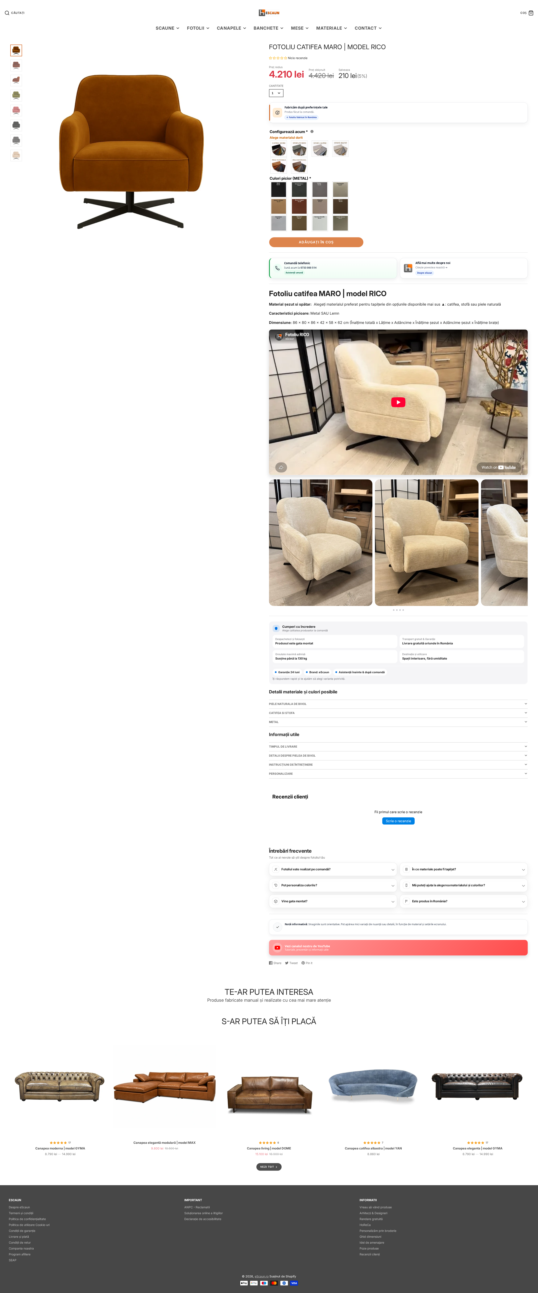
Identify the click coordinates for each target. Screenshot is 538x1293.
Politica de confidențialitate (27, 1219)
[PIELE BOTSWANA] (299, 165)
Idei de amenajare (372, 1242)
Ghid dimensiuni (370, 1236)
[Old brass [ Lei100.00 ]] (299, 223)
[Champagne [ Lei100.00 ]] (340, 189)
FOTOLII (195, 28)
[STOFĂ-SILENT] (340, 148)
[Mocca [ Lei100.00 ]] (340, 206)
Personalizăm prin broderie (378, 1230)
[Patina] (320, 189)
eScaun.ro (262, 1276)
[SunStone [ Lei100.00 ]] (320, 223)
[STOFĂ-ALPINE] (320, 148)
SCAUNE (165, 28)
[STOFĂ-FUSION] (299, 148)
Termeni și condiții (21, 1213)
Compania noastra (21, 1248)
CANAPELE (229, 28)
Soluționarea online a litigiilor (203, 1213)
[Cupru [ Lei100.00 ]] (299, 206)
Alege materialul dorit (286, 138)
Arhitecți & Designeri (373, 1213)
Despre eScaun (19, 1207)
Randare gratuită (371, 1219)
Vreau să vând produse (376, 1207)
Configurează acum (290, 134)
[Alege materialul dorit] (312, 131)
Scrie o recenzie (398, 821)
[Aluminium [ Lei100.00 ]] (279, 223)
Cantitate (276, 85)
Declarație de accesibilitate (202, 1219)
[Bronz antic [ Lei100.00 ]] (279, 206)
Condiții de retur (20, 1242)
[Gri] (299, 189)
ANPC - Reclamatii (197, 1207)
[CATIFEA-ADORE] (279, 148)
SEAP (12, 1260)
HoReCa (365, 1225)
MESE (297, 28)
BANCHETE (266, 28)
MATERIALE (329, 28)
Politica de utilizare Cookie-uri (29, 1225)
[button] (278, 58)
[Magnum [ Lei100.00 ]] (320, 206)
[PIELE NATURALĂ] (279, 165)
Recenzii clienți (370, 1254)
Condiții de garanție (22, 1230)
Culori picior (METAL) (290, 178)
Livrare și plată (19, 1236)
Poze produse (369, 1248)
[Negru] (279, 189)
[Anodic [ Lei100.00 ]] (340, 223)
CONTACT (366, 28)
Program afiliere (19, 1254)
